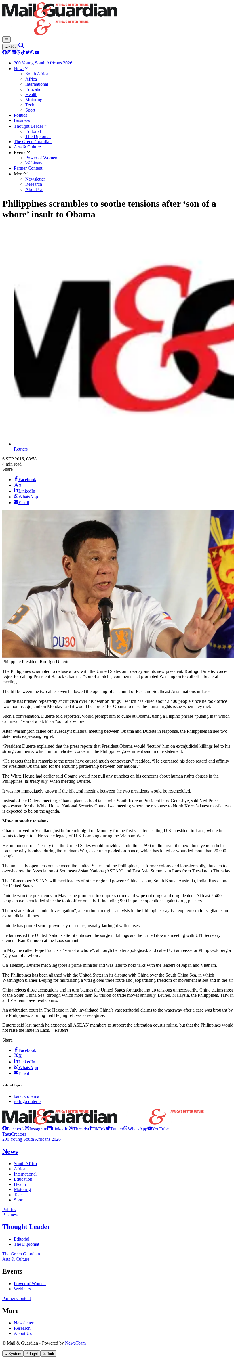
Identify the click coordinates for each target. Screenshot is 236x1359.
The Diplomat (26, 1244)
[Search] (21, 46)
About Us (23, 1333)
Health (20, 1184)
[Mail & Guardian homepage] (118, 19)
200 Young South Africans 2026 (31, 1139)
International (25, 1174)
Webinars (22, 1288)
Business (10, 1214)
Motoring (22, 1189)
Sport (19, 1199)
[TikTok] (23, 53)
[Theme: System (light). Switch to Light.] (10, 47)
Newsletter (23, 1322)
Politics (9, 1209)
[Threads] (18, 53)
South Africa (25, 1163)
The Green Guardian (21, 1253)
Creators (18, 1134)
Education (23, 1179)
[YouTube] (37, 53)
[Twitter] (27, 53)
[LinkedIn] (14, 53)
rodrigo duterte (27, 1101)
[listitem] (13, 1128)
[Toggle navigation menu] (6, 39)
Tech (18, 1194)
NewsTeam (75, 1343)
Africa (19, 1168)
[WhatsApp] (32, 53)
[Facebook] (4, 53)
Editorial (21, 1239)
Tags (6, 1134)
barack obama (26, 1096)
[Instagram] (9, 53)
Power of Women (30, 1283)
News (10, 1151)
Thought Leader (26, 1226)
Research (22, 1328)
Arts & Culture (15, 1259)
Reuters (21, 449)
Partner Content (16, 1298)
